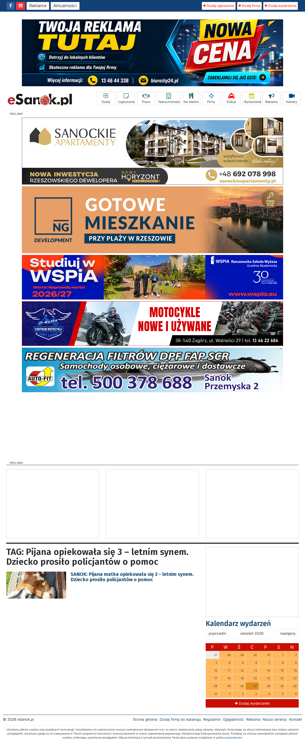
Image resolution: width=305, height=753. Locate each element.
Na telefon (191, 102)
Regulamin (212, 719)
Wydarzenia (252, 102)
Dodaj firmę (250, 6)
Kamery (291, 102)
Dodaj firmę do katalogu (180, 719)
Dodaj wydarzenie (282, 6)
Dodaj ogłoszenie (220, 6)
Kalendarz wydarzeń (238, 623)
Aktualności (65, 5)
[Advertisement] (152, 425)
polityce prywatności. (229, 737)
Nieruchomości (169, 102)
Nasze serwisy (275, 719)
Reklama (37, 5)
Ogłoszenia (126, 102)
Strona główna (145, 719)
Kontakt (295, 719)
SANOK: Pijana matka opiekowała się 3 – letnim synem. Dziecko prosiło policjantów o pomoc (132, 577)
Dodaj (106, 102)
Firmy (211, 102)
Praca (146, 102)
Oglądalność (233, 719)
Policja (231, 102)
